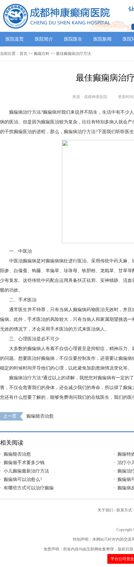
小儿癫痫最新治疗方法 (26, 471)
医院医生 (73, 39)
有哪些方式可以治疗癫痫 (29, 487)
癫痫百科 (41, 53)
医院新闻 (102, 39)
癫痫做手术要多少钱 (24, 462)
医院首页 (15, 39)
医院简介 (44, 39)
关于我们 (105, 510)
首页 (23, 53)
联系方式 (124, 510)
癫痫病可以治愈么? (23, 479)
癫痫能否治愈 (40, 416)
